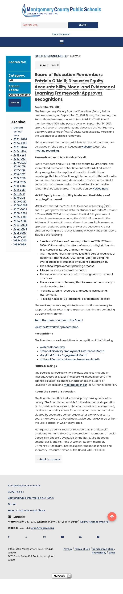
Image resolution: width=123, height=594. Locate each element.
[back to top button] (111, 516)
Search (83, 25)
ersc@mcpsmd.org (42, 528)
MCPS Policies (16, 492)
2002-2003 (20, 229)
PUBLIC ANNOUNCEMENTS (51, 56)
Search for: (17, 62)
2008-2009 (20, 206)
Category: (16, 75)
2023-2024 (20, 147)
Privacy (68, 549)
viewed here (100, 189)
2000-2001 (19, 237)
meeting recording (47, 151)
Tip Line (12, 504)
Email (55, 65)
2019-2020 (19, 163)
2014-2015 (19, 182)
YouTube (62, 537)
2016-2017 (19, 174)
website (86, 147)
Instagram (44, 537)
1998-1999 (19, 245)
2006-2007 (20, 213)
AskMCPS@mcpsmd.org (94, 522)
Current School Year (18, 132)
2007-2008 (20, 210)
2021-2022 (19, 155)
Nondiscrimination (103, 549)
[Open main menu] (61, 42)
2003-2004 (20, 225)
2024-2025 (20, 143)
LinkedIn (80, 537)
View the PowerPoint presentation (56, 327)
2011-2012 (19, 194)
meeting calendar (75, 385)
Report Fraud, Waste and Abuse (26, 510)
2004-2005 (20, 221)
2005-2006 (20, 217)
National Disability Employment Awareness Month (72, 351)
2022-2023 (20, 151)
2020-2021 (19, 159)
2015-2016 (19, 178)
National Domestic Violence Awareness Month (70, 359)
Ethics (112, 553)
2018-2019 (19, 167)
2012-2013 (19, 190)
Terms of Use (82, 549)
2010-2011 (19, 198)
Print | (44, 65)
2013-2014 (19, 186)
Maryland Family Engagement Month (63, 355)
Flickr (98, 537)
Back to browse (50, 459)
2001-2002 (19, 233)
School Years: (14, 88)
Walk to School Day (52, 347)
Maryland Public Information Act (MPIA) (31, 498)
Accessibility (99, 553)
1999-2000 (20, 241)
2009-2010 (19, 202)
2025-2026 (20, 139)
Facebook (9, 537)
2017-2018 (19, 171)
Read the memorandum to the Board (59, 320)
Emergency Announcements (24, 486)
